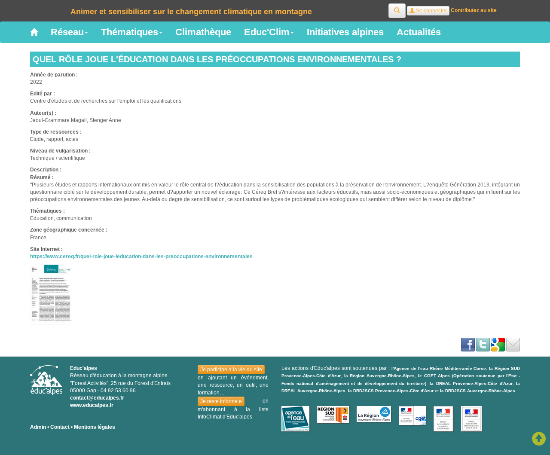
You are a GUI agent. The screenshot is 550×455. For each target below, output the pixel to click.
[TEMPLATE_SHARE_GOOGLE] (498, 344)
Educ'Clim (267, 32)
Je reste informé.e (221, 401)
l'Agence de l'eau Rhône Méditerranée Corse (438, 368)
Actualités (419, 32)
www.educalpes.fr (91, 405)
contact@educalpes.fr (97, 398)
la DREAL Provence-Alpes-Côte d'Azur (471, 383)
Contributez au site (474, 10)
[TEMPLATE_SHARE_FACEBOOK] (468, 344)
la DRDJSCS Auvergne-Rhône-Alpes (477, 390)
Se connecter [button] (431, 11)
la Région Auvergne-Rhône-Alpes (379, 375)
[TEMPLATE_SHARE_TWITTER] (483, 344)
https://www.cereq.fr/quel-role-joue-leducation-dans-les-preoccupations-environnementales (141, 256)
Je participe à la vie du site (231, 369)
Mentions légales (94, 427)
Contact (60, 427)
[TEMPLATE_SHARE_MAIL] (513, 344)
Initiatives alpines (345, 32)
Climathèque (203, 32)
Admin (38, 427)
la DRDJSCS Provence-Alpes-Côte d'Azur (391, 390)
